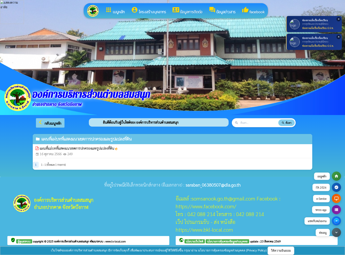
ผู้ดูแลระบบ (24, 241)
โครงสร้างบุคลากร (148, 10)
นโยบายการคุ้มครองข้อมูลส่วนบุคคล (227, 241)
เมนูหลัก (115, 10)
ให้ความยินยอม (281, 250)
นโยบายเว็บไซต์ (194, 241)
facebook (253, 10)
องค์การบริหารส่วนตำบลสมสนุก (72, 241)
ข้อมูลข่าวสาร (222, 10)
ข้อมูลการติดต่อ (187, 10)
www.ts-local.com (115, 241)
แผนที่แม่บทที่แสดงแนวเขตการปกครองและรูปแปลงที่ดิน (79, 148)
